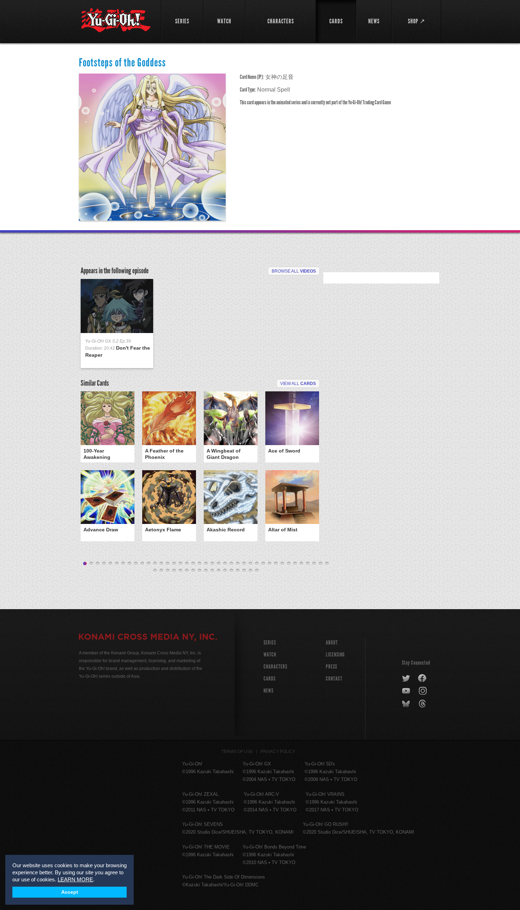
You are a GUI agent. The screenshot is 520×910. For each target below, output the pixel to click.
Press (331, 666)
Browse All (294, 271)
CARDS (270, 678)
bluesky (406, 704)
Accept (69, 892)
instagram (423, 691)
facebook (422, 678)
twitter (406, 678)
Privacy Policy (277, 751)
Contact (334, 678)
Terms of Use (237, 751)
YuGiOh (115, 20)
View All (298, 383)
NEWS (268, 690)
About (332, 642)
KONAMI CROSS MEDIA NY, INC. (148, 638)
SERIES (270, 642)
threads (423, 704)
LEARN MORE (75, 879)
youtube (406, 691)
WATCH (270, 654)
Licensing (335, 654)
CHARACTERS (275, 666)
